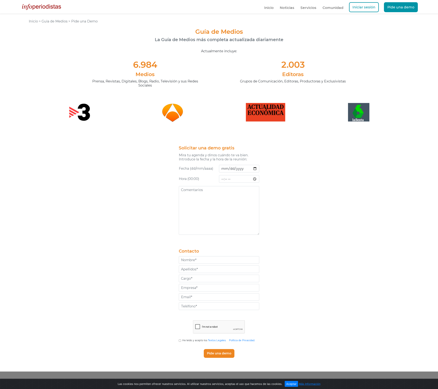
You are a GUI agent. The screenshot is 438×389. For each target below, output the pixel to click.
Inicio (269, 8)
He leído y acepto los (218, 340)
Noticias (287, 8)
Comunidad (333, 8)
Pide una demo (400, 7)
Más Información (309, 384)
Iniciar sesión (363, 7)
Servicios (308, 8)
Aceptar (291, 384)
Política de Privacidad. (242, 340)
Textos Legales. (217, 340)
